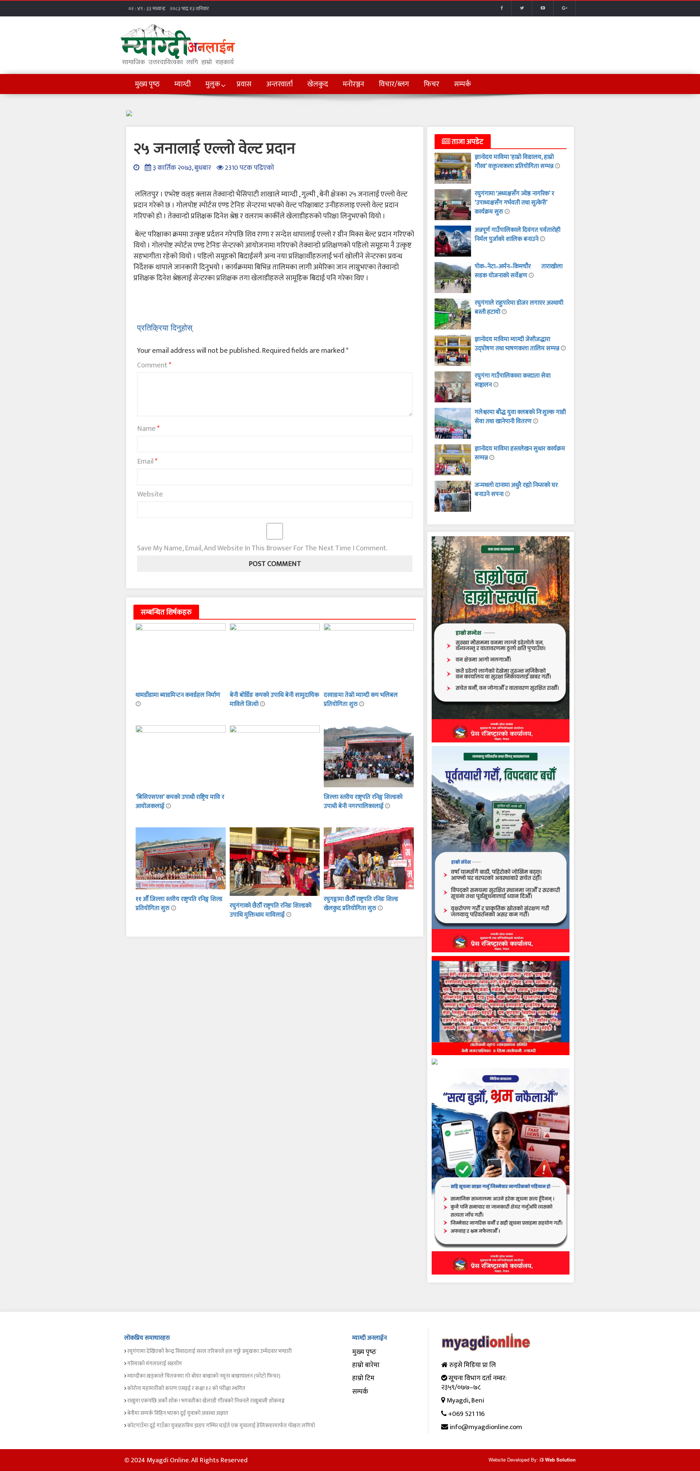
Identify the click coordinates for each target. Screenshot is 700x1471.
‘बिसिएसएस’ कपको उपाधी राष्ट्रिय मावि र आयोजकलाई (180, 801)
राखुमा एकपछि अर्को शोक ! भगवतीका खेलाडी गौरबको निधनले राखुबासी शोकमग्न (206, 1400)
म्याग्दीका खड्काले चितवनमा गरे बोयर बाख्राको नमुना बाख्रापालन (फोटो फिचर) (203, 1376)
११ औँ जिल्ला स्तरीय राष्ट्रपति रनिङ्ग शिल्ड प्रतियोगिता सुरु (179, 903)
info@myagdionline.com (486, 1427)
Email (147, 461)
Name (148, 428)
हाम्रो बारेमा (366, 1365)
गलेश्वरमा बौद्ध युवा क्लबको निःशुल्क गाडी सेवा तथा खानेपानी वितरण (520, 416)
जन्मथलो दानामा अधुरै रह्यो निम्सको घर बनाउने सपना (516, 489)
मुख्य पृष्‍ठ (364, 1352)
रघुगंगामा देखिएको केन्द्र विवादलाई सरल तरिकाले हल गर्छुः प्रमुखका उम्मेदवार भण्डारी (209, 1351)
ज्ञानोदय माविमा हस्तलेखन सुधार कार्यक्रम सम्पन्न (520, 453)
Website (150, 494)
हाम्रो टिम (363, 1378)
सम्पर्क (360, 1391)
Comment (154, 365)
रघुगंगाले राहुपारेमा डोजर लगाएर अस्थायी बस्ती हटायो (519, 307)
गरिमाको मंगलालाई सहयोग (154, 1363)
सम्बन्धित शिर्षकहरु (166, 612)
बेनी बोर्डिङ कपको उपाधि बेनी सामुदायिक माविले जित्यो (274, 699)
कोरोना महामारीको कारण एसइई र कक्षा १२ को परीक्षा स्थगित (186, 1388)
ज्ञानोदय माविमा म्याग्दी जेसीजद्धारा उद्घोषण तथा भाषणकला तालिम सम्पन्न (518, 344)
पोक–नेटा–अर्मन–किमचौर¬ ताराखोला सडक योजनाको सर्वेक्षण (519, 271)
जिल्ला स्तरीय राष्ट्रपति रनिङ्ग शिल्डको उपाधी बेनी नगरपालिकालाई (363, 801)
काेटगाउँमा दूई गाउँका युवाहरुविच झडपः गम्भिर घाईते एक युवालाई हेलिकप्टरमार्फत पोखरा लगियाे (221, 1425)
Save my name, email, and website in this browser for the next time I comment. (262, 548)
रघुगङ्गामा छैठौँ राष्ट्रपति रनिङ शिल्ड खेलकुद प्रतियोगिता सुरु (361, 903)
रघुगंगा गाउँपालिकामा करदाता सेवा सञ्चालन (513, 380)
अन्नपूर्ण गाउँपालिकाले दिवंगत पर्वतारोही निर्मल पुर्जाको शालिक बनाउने (517, 234)
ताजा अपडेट (466, 142)
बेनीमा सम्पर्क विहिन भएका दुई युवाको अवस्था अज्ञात (177, 1413)
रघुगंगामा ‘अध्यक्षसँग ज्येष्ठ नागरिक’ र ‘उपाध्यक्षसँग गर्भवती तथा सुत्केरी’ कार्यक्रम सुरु (514, 202)
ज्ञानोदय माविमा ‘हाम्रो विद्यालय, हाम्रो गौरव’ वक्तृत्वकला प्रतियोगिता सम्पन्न (515, 161)
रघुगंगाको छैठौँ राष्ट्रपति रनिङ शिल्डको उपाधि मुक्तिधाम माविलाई (270, 910)
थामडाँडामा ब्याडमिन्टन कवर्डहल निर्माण (178, 695)
